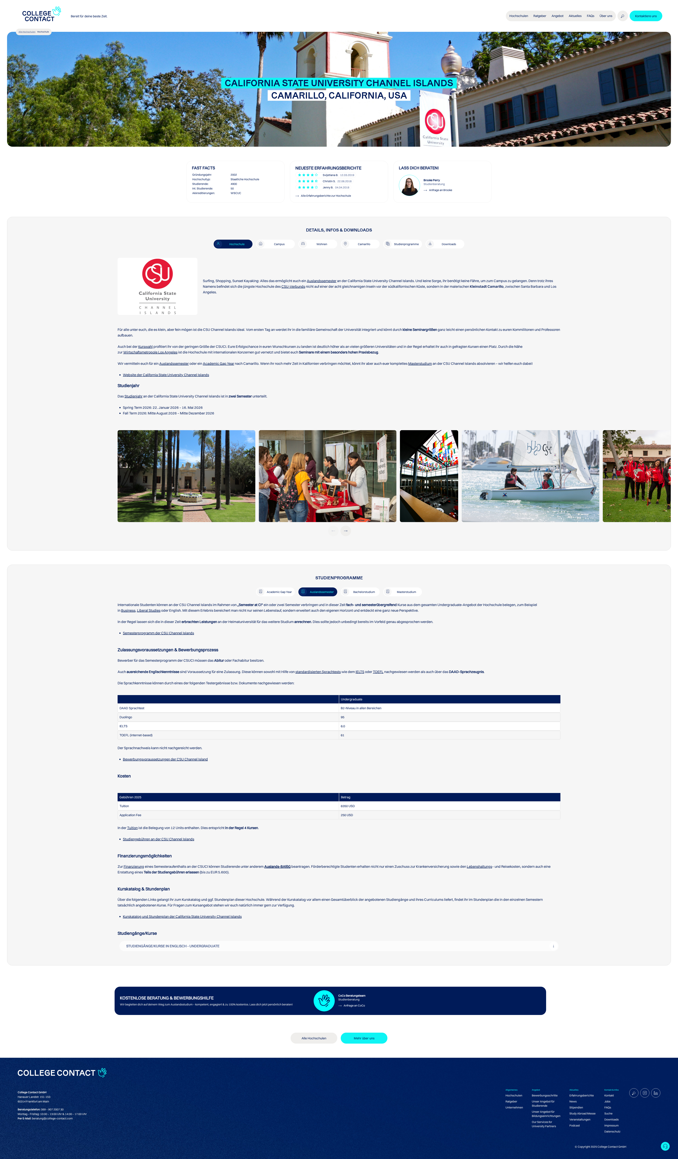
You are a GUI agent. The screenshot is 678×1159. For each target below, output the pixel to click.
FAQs (590, 16)
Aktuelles (575, 16)
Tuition (132, 828)
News (573, 1101)
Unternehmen (514, 1107)
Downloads (611, 1119)
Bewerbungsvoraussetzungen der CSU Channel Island (165, 759)
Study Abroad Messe (582, 1113)
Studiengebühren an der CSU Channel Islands (158, 839)
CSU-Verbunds (293, 286)
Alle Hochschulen (27, 31)
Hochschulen (513, 1095)
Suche (608, 1113)
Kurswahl (145, 346)
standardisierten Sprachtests (318, 671)
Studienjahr (133, 396)
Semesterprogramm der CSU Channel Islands (158, 633)
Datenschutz (612, 1131)
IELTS (360, 671)
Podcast (574, 1125)
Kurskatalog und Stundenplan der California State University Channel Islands (182, 916)
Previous (333, 531)
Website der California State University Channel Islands (166, 375)
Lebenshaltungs (479, 866)
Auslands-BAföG (277, 866)
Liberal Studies (148, 610)
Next (345, 531)
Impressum (611, 1125)
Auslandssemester (321, 281)
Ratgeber (511, 1101)
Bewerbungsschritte (545, 1095)
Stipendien (576, 1107)
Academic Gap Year (218, 363)
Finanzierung (134, 866)
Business (128, 610)
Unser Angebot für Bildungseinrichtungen (546, 1114)
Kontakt (609, 1095)
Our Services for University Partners (544, 1124)
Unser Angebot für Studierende (543, 1103)
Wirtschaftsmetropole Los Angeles (150, 352)
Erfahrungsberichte (581, 1095)
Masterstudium (420, 363)
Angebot (557, 16)
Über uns (606, 16)
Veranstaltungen (579, 1119)
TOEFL (378, 671)
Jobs (607, 1101)
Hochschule (43, 31)
